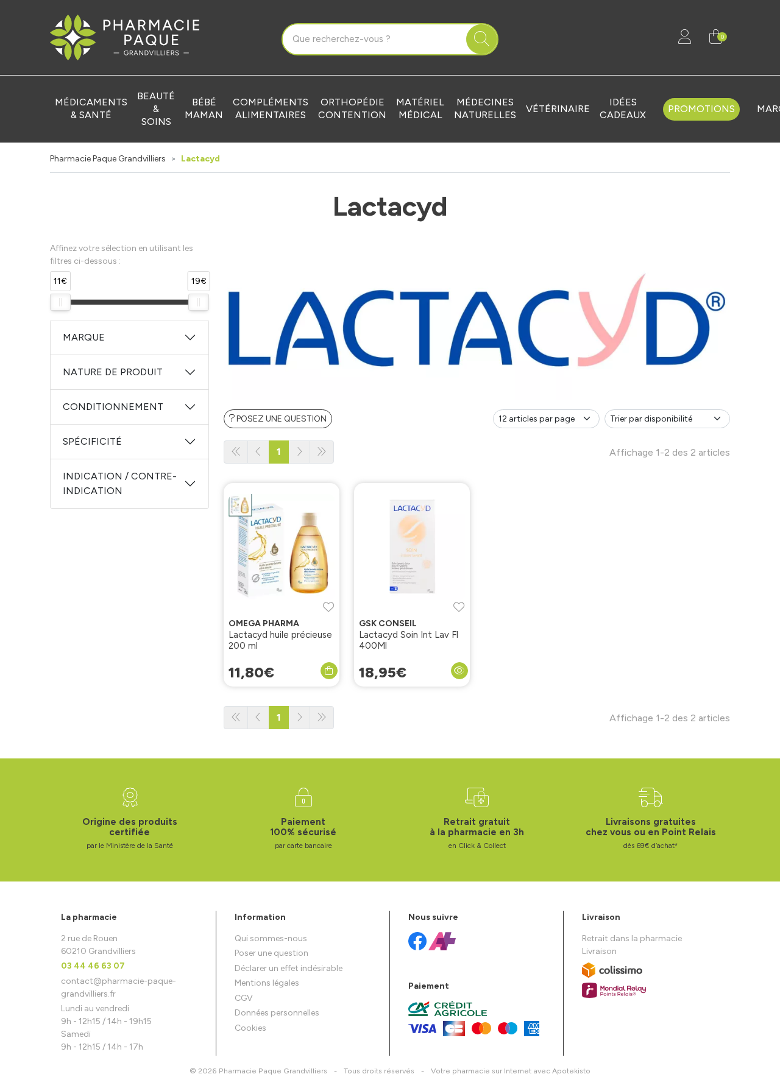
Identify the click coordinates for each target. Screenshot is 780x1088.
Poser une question (271, 953)
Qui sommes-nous (271, 938)
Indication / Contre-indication (120, 483)
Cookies (250, 1028)
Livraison (599, 951)
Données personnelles (277, 1013)
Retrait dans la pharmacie (632, 938)
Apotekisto (510, 1070)
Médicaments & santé (91, 108)
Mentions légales (267, 983)
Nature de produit (113, 372)
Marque (84, 337)
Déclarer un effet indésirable (288, 968)
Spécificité (92, 441)
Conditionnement (113, 406)
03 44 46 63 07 (93, 966)
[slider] (60, 302)
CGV (244, 998)
